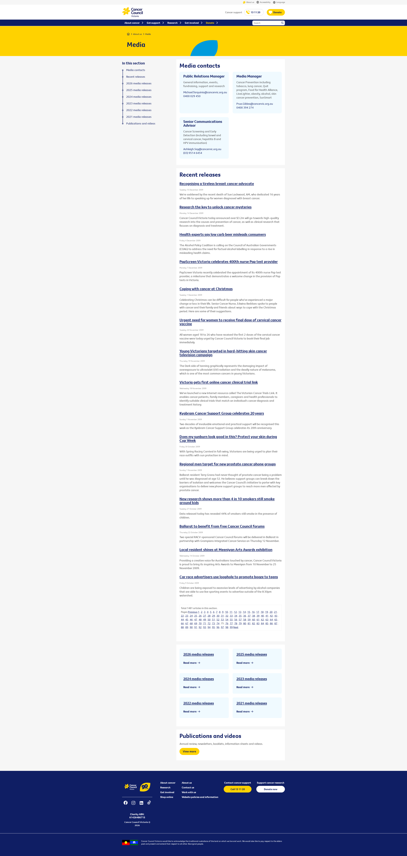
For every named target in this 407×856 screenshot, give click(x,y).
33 (231, 615)
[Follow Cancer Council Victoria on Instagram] (133, 804)
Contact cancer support (237, 782)
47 (195, 619)
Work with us (189, 792)
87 (275, 623)
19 (266, 611)
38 (253, 615)
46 (191, 619)
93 (204, 627)
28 (209, 615)
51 (213, 619)
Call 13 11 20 (238, 789)
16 (253, 611)
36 (244, 615)
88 (182, 627)
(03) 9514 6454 (192, 153)
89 (186, 627)
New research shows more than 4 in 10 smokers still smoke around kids (227, 500)
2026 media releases (198, 654)
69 (195, 623)
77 (231, 623)
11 (231, 611)
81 (249, 623)
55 (231, 619)
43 (275, 615)
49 (204, 619)
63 (267, 619)
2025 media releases (251, 654)
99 (231, 627)
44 (182, 619)
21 (275, 611)
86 (271, 623)
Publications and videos (140, 123)
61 (258, 619)
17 (257, 611)
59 (249, 619)
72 (209, 623)
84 (262, 623)
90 (191, 627)
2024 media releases (198, 678)
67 (186, 623)
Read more (190, 663)
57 (240, 619)
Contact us (188, 787)
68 (191, 623)
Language (280, 2)
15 (248, 611)
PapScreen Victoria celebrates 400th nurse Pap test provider (228, 261)
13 (239, 611)
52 (218, 619)
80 (244, 623)
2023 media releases (251, 678)
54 (226, 619)
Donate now (270, 789)
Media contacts (135, 70)
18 (262, 611)
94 (209, 627)
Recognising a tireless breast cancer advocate (216, 183)
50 (209, 619)
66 (182, 623)
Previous (192, 611)
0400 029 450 (191, 96)
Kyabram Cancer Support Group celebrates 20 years (221, 413)
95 (213, 627)
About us (250, 2)
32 (226, 615)
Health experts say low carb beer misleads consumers (222, 234)
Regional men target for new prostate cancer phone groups (227, 463)
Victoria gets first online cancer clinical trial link (218, 382)
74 (218, 623)
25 (195, 615)
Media (148, 34)
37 (249, 615)
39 (258, 615)
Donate (277, 12)
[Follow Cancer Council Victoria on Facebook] (125, 804)
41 (267, 615)
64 (271, 619)
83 (258, 623)
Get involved (167, 792)
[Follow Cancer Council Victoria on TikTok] (149, 804)
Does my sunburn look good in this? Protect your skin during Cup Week (228, 438)
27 (204, 615)
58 (244, 619)
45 (186, 619)
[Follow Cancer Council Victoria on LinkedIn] (141, 804)
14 (244, 611)
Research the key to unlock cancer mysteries (215, 206)
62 (262, 619)
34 (235, 615)
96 (218, 627)
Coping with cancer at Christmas (206, 288)
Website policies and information (200, 797)
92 (200, 627)
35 (240, 615)
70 (200, 623)
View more (189, 751)
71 (204, 623)
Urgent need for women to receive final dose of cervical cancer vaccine (230, 321)
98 (226, 627)
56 (235, 619)
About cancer (167, 782)
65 (275, 619)
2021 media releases (251, 703)
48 (200, 619)
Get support (153, 22)
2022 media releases (198, 703)
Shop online (166, 797)
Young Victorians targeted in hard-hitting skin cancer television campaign (223, 353)
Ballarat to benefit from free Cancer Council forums (222, 526)
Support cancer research (270, 782)
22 (182, 615)
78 (235, 623)
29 (213, 615)
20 (271, 611)
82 (253, 623)
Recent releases (135, 76)
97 (222, 627)
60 (253, 619)
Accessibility (265, 2)
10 (226, 611)
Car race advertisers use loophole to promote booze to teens (228, 576)
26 (200, 615)
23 (186, 615)
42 (271, 615)
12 (235, 611)
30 (218, 615)
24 (191, 615)
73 (213, 623)
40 (262, 615)
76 (226, 623)
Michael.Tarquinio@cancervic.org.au (205, 92)
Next (235, 627)
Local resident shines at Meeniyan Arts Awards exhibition (225, 549)
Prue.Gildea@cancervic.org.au (254, 104)
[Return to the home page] (132, 16)
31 (222, 615)
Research (165, 787)
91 (195, 627)
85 (267, 623)
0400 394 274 (245, 107)
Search (282, 23)
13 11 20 (255, 12)
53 (222, 619)
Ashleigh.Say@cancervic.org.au (202, 149)
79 (240, 623)
